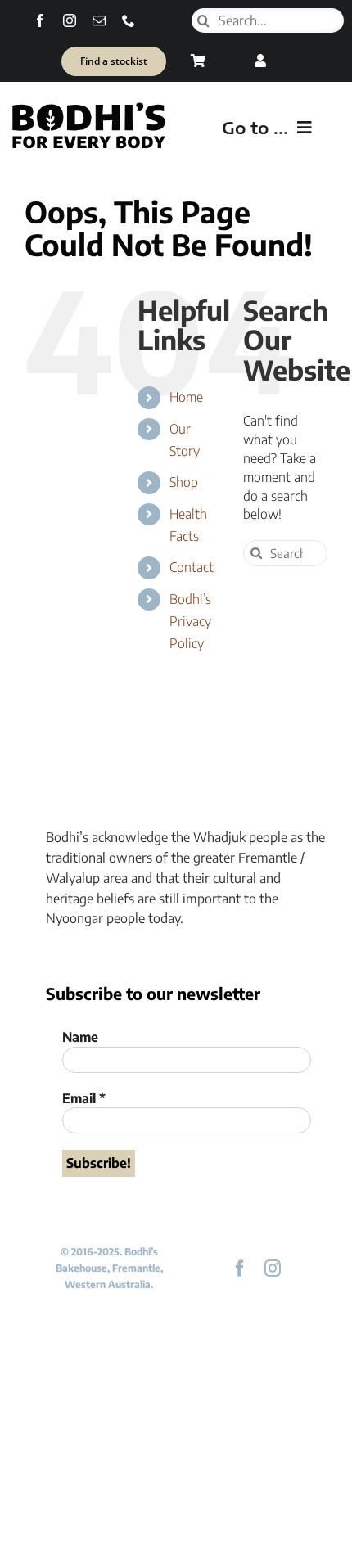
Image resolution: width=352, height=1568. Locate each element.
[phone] (128, 20)
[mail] (99, 20)
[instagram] (69, 20)
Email (84, 1098)
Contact (191, 567)
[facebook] (40, 20)
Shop (183, 482)
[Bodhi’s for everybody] (88, 106)
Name (80, 1037)
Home (186, 397)
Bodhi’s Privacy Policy (190, 621)
